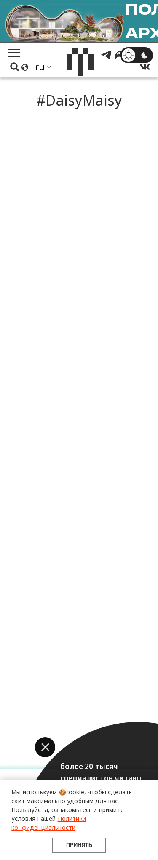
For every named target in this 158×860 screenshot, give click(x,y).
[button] (45, 747)
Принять (79, 845)
